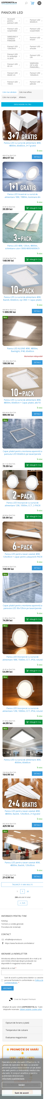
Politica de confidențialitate (15, 961)
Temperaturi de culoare (17, 1011)
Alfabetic (22, 97)
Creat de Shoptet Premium (24, 978)
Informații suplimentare (13, 1078)
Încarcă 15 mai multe (22, 863)
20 (27, 870)
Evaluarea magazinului (16, 1018)
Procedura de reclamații (10, 906)
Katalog (4, 899)
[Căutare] (26, 3)
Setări (21, 1085)
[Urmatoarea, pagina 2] (21, 870)
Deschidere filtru (21, 104)
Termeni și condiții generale (12, 903)
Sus (22, 882)
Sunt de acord (21, 1093)
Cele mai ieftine (25, 92)
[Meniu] (39, 3)
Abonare (7, 967)
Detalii (35, 155)
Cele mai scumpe (9, 97)
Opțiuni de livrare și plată (17, 1004)
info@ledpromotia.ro (13, 918)
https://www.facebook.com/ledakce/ (19, 922)
